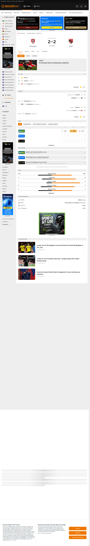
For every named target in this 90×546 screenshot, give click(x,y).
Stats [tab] (28, 56)
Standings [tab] (44, 51)
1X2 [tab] (20, 124)
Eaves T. (34, 101)
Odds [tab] (32, 51)
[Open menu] (85, 6)
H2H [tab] (38, 51)
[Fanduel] (21, 136)
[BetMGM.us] (21, 141)
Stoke (71, 46)
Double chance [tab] (52, 124)
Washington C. (28, 101)
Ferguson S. (28, 113)
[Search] (77, 6)
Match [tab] (20, 51)
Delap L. (72, 107)
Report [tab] (27, 51)
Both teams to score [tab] (39, 124)
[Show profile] (33, 41)
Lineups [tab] (34, 56)
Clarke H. (77, 107)
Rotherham (33, 46)
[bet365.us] (21, 131)
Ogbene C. (37, 104)
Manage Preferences (77, 537)
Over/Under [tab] (27, 124)
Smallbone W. (70, 95)
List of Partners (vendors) (44, 533)
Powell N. (77, 95)
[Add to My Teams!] (26, 41)
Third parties (13, 540)
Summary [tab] (21, 56)
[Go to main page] (11, 6)
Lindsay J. (26, 81)
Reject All (77, 532)
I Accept (78, 528)
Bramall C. (34, 113)
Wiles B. (32, 81)
